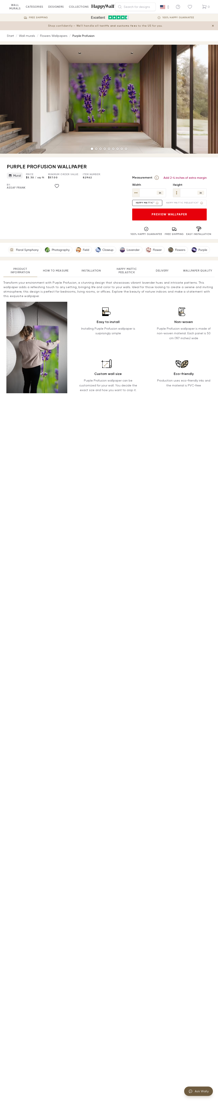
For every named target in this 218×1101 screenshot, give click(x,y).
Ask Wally (202, 1091)
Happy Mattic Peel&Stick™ (182, 203)
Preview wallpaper (169, 214)
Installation (91, 270)
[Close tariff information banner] (212, 25)
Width (136, 185)
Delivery (162, 270)
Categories (34, 6)
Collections (79, 6)
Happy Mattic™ (145, 203)
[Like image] (57, 186)
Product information (20, 270)
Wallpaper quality (197, 270)
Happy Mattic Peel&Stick (127, 270)
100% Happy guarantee (178, 17)
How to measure (56, 270)
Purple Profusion (83, 36)
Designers (56, 6)
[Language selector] (165, 7)
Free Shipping (38, 17)
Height (177, 185)
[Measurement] (156, 177)
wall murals (15, 6)
